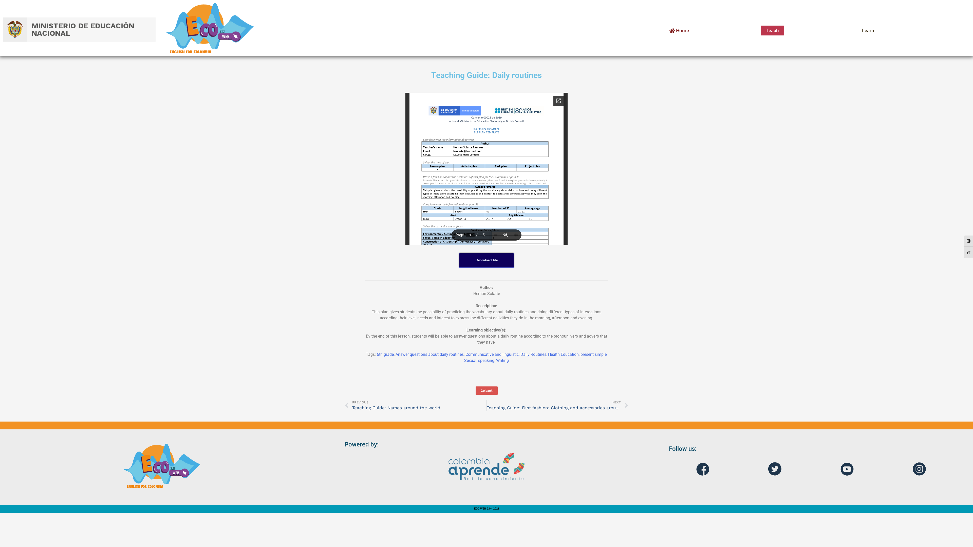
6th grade (385, 354)
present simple (594, 354)
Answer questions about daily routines (430, 354)
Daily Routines (533, 354)
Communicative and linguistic (492, 354)
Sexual (470, 360)
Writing (502, 360)
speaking (486, 360)
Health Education (563, 354)
